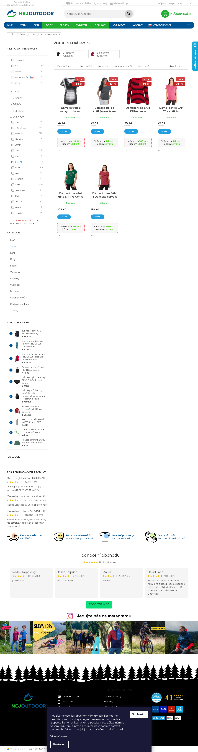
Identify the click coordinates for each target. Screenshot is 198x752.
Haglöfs (29, 213)
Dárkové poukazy (19, 304)
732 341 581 (68, 701)
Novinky (14, 291)
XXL (160, 150)
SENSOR (29, 133)
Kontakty (102, 3)
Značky (14, 310)
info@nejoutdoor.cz (71, 696)
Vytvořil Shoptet (17, 749)
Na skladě (29, 60)
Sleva (29, 82)
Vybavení (15, 272)
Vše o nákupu (121, 3)
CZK (189, 3)
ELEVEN (29, 201)
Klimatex (29, 139)
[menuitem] (10, 25)
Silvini (29, 195)
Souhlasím (138, 714)
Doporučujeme (65, 66)
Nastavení (59, 744)
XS (58, 150)
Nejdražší (103, 66)
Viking (29, 207)
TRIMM (29, 167)
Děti (12, 252)
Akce (29, 65)
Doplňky (14, 278)
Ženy (13, 246)
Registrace (175, 3)
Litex (29, 150)
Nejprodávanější (123, 66)
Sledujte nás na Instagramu (103, 616)
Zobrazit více (99, 604)
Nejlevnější (86, 66)
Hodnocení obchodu (99, 555)
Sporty (13, 265)
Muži (12, 240)
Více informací (59, 736)
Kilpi (29, 173)
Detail (64, 131)
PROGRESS (29, 127)
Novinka (29, 71)
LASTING (29, 179)
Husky (29, 122)
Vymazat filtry (26, 220)
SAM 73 (29, 161)
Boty (12, 259)
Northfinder (29, 190)
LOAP (29, 144)
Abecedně (143, 66)
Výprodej (15, 284)
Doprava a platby (81, 3)
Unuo (29, 156)
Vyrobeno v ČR (29, 77)
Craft (29, 184)
